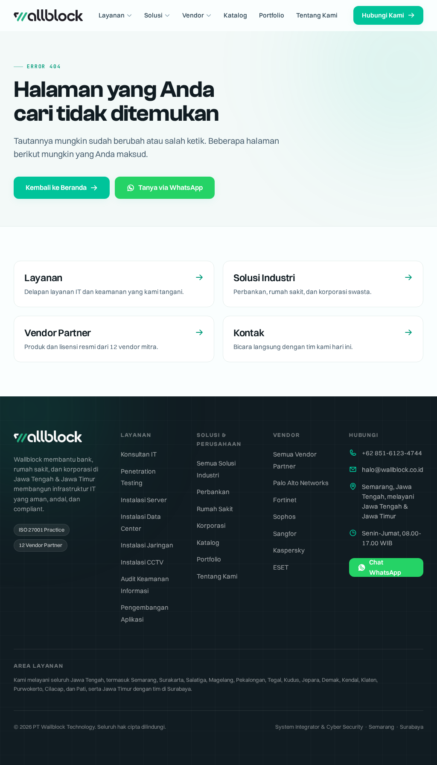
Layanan (112, 15)
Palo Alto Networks (301, 483)
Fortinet (285, 500)
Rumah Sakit (215, 509)
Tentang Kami (317, 15)
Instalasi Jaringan (147, 545)
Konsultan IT (139, 454)
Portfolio (271, 15)
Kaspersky (289, 550)
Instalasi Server (144, 500)
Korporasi (211, 525)
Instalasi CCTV (142, 562)
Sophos (284, 516)
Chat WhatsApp (385, 567)
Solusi (153, 15)
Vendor (193, 15)
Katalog (235, 15)
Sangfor (285, 533)
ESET (280, 567)
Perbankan (213, 492)
